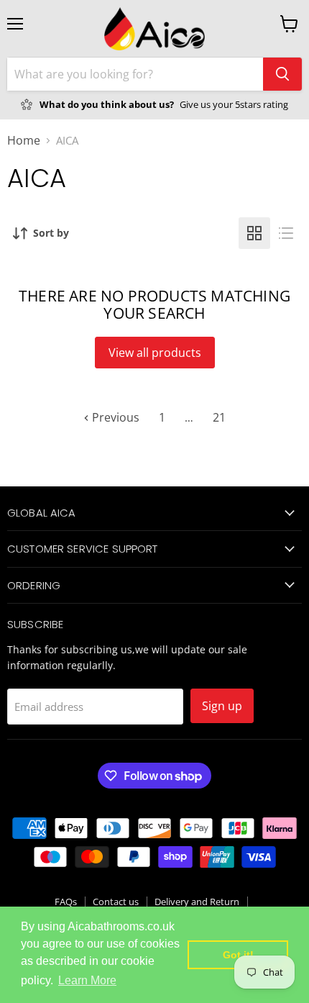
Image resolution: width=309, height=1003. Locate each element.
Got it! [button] (238, 955)
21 (219, 417)
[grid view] (254, 233)
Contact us (116, 901)
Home (23, 140)
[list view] (286, 233)
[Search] (282, 74)
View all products (155, 352)
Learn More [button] (87, 980)
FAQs (66, 901)
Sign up (222, 706)
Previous (114, 417)
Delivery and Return (196, 901)
